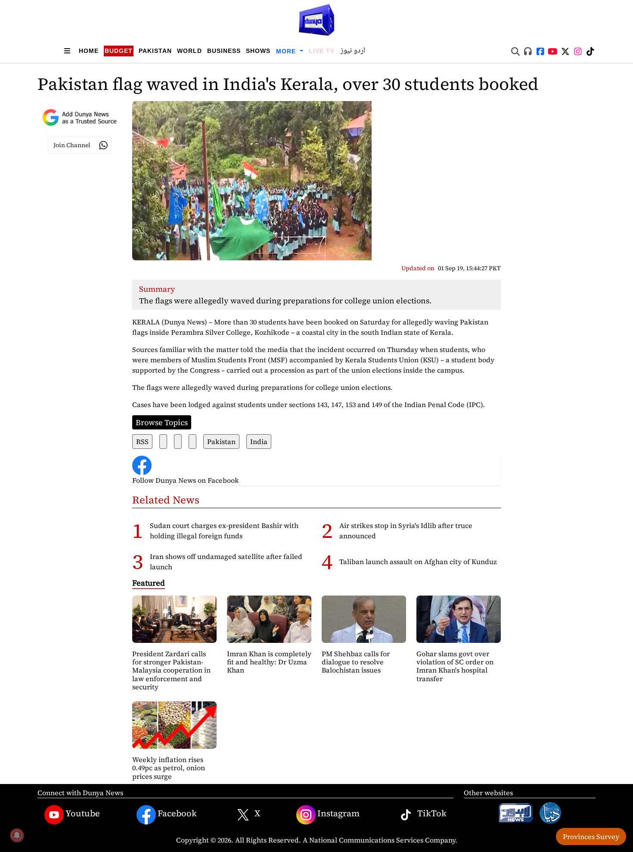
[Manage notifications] (17, 835)
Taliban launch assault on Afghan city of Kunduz (418, 561)
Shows (258, 50)
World (189, 50)
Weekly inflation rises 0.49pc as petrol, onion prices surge (168, 768)
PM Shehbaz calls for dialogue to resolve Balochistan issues (356, 662)
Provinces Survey (591, 836)
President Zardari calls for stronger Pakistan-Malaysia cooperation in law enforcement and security (171, 670)
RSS (142, 441)
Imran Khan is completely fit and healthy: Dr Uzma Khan (269, 662)
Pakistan (155, 50)
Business (224, 50)
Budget (119, 50)
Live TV (322, 50)
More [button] (287, 51)
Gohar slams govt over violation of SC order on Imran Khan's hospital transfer (454, 666)
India (258, 441)
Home (89, 50)
